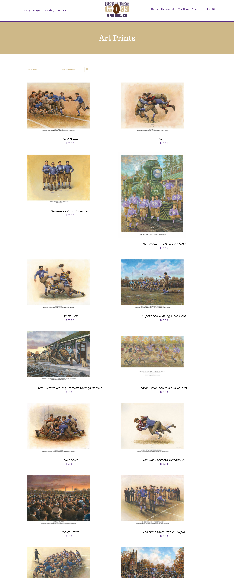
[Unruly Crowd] (58, 475)
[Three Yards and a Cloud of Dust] (152, 331)
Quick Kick (70, 316)
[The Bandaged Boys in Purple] (152, 475)
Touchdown (70, 460)
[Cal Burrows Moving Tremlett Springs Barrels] (58, 331)
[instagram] (213, 9)
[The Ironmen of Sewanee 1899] (152, 154)
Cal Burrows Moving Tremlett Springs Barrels (70, 388)
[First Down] (58, 82)
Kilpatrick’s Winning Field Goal (164, 316)
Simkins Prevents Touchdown (164, 460)
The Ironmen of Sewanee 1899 (164, 244)
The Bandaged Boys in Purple (164, 532)
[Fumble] (152, 82)
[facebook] (208, 9)
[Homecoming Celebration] (152, 546)
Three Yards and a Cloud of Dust (163, 388)
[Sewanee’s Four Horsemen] (58, 154)
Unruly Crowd (70, 532)
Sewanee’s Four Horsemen (70, 211)
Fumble (163, 139)
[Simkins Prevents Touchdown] (152, 403)
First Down (70, 139)
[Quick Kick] (58, 259)
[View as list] (92, 69)
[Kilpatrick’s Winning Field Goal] (152, 259)
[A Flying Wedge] (58, 546)
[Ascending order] (55, 69)
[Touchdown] (58, 403)
